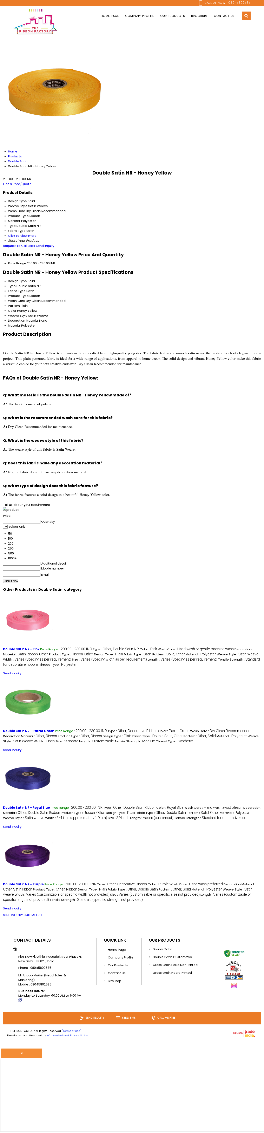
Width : (37, 659)
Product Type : (71, 654)
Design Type (17, 281)
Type (12, 286)
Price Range (17, 263)
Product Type (18, 296)
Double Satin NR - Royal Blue (26, 807)
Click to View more (22, 235)
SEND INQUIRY (13, 915)
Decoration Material (23, 320)
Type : (116, 649)
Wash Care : (196, 649)
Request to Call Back (19, 246)
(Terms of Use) (71, 1031)
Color (12, 310)
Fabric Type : (138, 654)
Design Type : (108, 654)
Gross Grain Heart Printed (172, 972)
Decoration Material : (30, 736)
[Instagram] (234, 987)
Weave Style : (237, 654)
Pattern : (168, 654)
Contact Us (224, 16)
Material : (201, 654)
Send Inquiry (45, 246)
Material (14, 325)
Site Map (114, 981)
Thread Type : (58, 664)
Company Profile (139, 16)
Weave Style (17, 315)
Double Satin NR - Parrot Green (28, 731)
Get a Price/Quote (17, 184)
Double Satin (162, 949)
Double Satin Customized (172, 957)
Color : (148, 649)
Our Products (172, 16)
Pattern (14, 305)
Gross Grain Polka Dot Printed (175, 965)
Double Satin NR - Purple (23, 884)
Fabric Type (17, 291)
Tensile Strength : (135, 741)
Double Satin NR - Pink (21, 649)
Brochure (199, 16)
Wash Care (16, 301)
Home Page (110, 16)
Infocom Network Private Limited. (68, 1035)
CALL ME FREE (33, 915)
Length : (182, 659)
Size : (109, 659)
